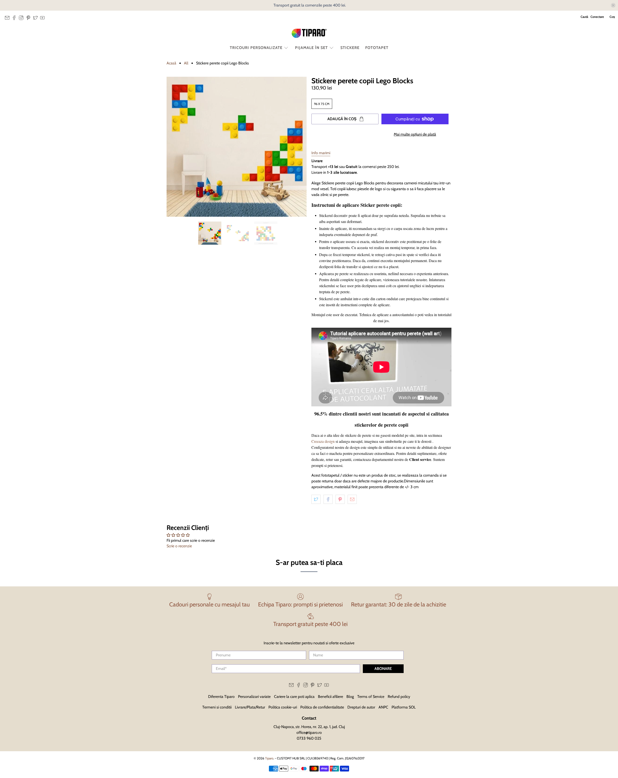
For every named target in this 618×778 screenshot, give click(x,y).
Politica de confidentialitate (322, 707)
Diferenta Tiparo (221, 696)
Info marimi (320, 153)
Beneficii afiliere (330, 696)
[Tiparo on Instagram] (22, 19)
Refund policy (399, 696)
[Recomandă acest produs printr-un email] (352, 499)
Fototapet (376, 47)
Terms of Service (370, 696)
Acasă (171, 63)
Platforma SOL (404, 707)
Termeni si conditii (217, 707)
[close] (613, 5)
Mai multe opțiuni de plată (415, 134)
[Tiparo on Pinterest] (29, 19)
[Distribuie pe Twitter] (316, 499)
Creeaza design (323, 441)
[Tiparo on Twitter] (36, 19)
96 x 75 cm (322, 104)
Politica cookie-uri (282, 707)
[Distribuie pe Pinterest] (340, 499)
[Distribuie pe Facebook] (328, 499)
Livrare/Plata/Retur (250, 707)
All (186, 63)
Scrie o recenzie (179, 546)
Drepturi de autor (361, 707)
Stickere (349, 47)
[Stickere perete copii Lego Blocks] (237, 147)
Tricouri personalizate (256, 47)
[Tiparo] (309, 33)
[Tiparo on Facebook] (15, 19)
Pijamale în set (311, 47)
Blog (350, 696)
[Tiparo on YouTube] (43, 19)
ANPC (383, 707)
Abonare (383, 668)
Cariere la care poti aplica (294, 696)
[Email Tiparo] (8, 19)
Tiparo (269, 758)
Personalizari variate (254, 696)
